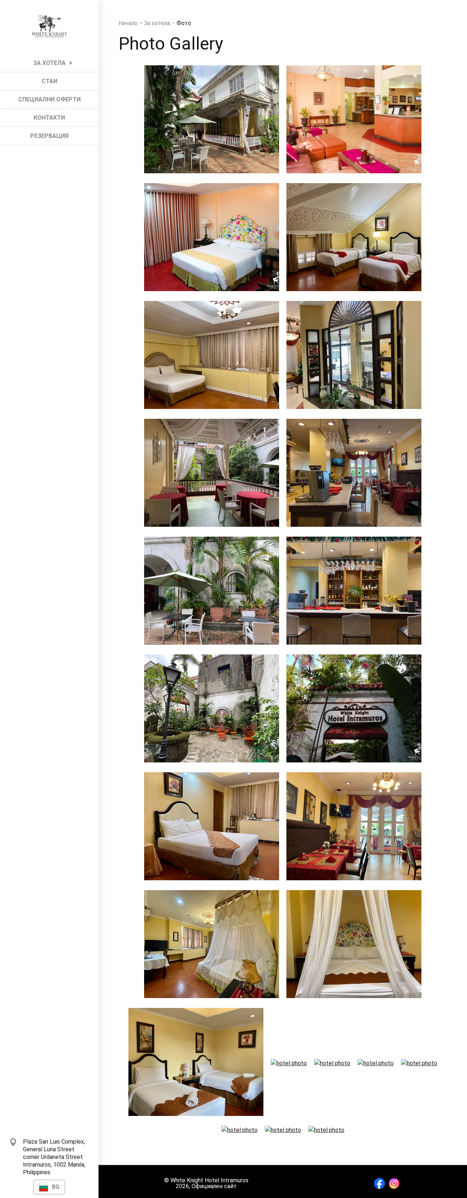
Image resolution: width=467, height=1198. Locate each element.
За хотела (157, 23)
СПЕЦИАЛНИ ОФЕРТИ (49, 99)
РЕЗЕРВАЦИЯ (49, 135)
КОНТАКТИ (49, 117)
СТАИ (49, 81)
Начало (129, 23)
